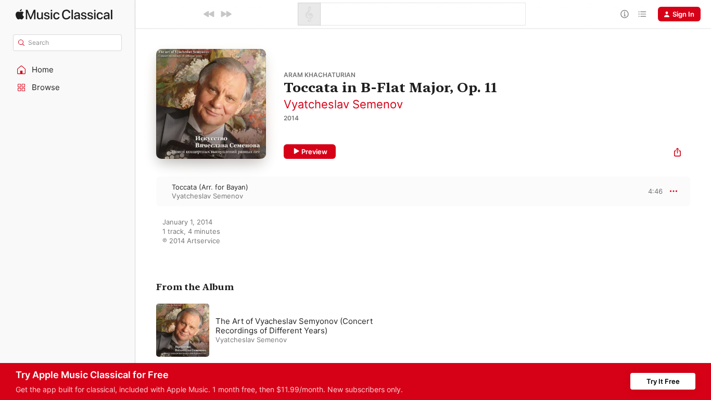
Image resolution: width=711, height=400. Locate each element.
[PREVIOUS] (209, 14)
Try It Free (663, 381)
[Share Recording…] (677, 153)
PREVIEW (651, 191)
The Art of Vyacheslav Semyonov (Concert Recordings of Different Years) (294, 325)
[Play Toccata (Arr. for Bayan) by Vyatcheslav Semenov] (146, 191)
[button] (68, 70)
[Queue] (642, 14)
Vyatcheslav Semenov (343, 104)
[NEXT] (226, 14)
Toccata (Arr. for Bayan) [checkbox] (210, 187)
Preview (314, 151)
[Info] (624, 14)
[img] (64, 14)
